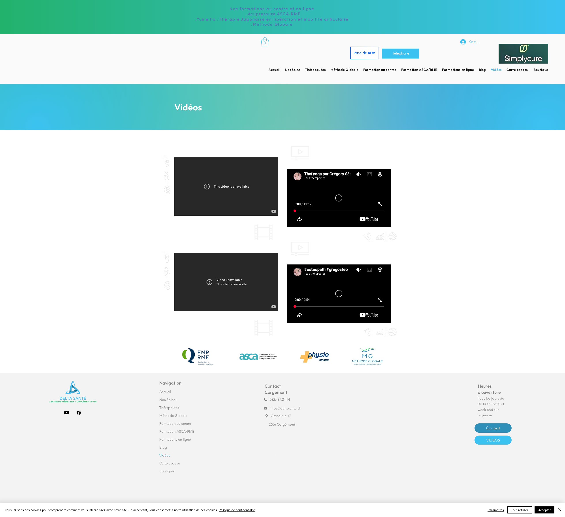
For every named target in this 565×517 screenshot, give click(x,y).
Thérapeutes (169, 408)
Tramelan (274, 455)
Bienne (272, 444)
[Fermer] (559, 509)
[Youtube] (66, 412)
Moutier (273, 461)
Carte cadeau (169, 463)
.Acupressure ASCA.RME (272, 13)
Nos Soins (167, 400)
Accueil (165, 392)
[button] (265, 41)
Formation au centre (175, 423)
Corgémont (276, 438)
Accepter (544, 510)
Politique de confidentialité (237, 510)
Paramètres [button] (496, 510)
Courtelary (275, 472)
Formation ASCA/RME (176, 431)
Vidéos (164, 455)
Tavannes (274, 466)
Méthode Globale (173, 415)
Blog (163, 447)
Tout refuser (519, 510)
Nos (235, 8)
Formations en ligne (175, 439)
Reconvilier (275, 477)
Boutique (166, 471)
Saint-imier (275, 449)
